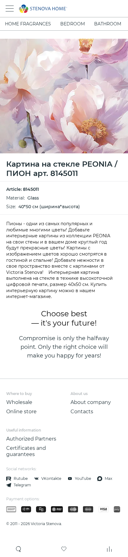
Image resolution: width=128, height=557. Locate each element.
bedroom (72, 24)
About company (91, 402)
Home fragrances (28, 24)
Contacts (82, 411)
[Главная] (55, 8)
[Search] (19, 549)
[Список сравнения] (109, 549)
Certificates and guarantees (26, 451)
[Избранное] (64, 549)
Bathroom (107, 24)
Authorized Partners (31, 439)
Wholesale (19, 402)
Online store (21, 411)
